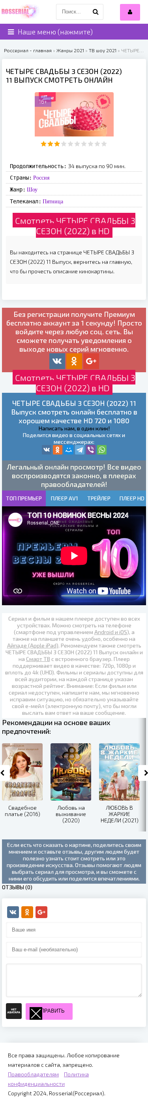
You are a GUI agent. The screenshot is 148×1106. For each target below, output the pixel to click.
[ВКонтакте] (46, 450)
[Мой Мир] (68, 450)
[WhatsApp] (102, 450)
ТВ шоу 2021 (102, 50)
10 (104, 143)
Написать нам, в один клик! (74, 428)
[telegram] (79, 450)
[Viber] (91, 450)
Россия (41, 177)
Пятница (53, 201)
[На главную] (19, 12)
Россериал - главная (28, 50)
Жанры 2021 (70, 50)
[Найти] (95, 12)
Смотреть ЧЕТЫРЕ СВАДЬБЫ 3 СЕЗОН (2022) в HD (75, 225)
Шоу (32, 189)
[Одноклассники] (57, 450)
